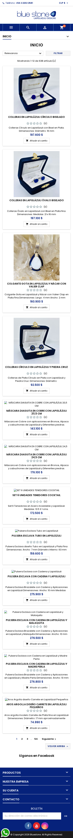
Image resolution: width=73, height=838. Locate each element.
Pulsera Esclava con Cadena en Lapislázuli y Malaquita (36, 621)
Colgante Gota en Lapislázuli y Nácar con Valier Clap (36, 285)
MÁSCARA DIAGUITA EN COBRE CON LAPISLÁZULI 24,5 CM (36, 456)
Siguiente (49, 739)
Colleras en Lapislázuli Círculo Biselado (36, 117)
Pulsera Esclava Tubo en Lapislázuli (36, 535)
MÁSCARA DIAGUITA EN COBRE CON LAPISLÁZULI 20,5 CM (36, 412)
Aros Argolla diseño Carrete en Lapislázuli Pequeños (36, 706)
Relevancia (23, 53)
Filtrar (58, 53)
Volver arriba (58, 746)
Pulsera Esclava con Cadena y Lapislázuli (36, 576)
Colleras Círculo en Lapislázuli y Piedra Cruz (36, 367)
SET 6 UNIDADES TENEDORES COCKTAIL (36, 495)
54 (36, 739)
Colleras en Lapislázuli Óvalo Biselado (36, 200)
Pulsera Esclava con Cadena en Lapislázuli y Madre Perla (36, 665)
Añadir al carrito (36, 140)
